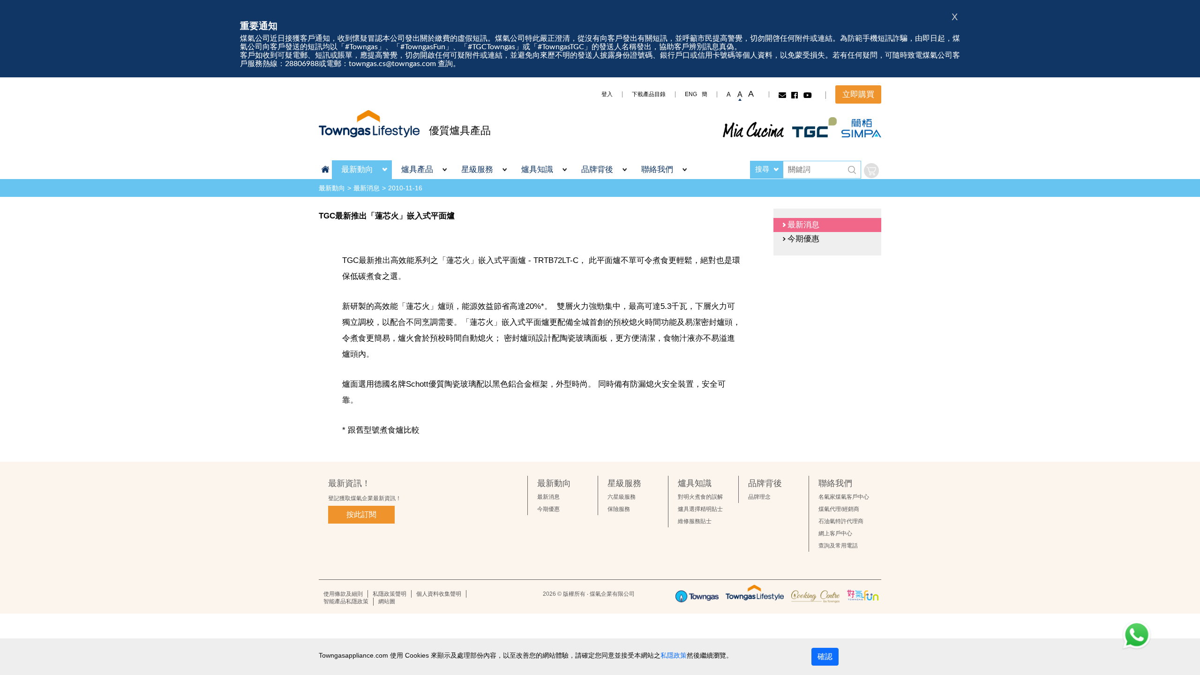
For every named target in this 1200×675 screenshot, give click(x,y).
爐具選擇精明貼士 (700, 509)
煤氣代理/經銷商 (838, 509)
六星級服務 (622, 497)
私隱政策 (673, 655)
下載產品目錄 (649, 94)
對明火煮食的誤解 (700, 497)
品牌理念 (759, 497)
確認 (825, 656)
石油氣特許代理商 (840, 521)
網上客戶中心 (835, 533)
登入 (607, 94)
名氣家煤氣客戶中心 (843, 497)
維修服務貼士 (695, 521)
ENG (691, 94)
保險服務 (619, 509)
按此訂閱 (361, 514)
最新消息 (366, 188)
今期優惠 (548, 509)
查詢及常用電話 (838, 545)
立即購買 (858, 94)
